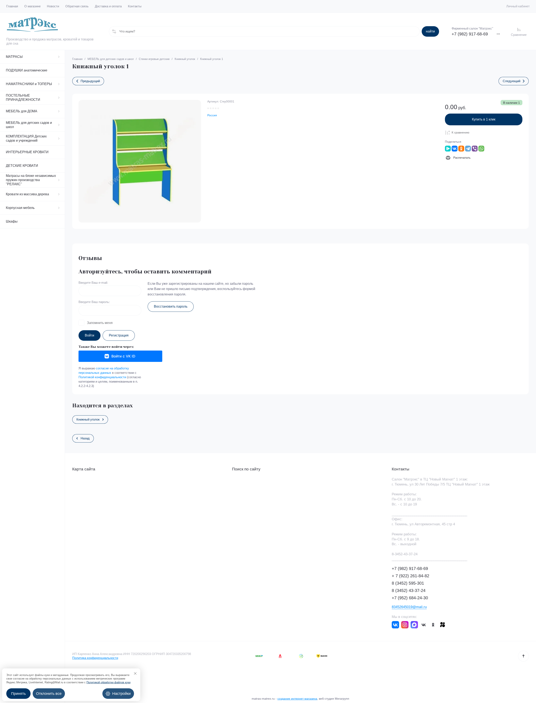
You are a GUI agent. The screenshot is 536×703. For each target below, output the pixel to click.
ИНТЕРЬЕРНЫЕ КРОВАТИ (27, 152)
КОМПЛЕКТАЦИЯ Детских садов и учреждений (26, 138)
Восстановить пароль (170, 306)
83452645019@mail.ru (409, 607)
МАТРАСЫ (14, 56)
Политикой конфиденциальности (102, 377)
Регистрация (119, 335)
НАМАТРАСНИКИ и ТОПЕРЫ (29, 84)
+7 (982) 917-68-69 (470, 34)
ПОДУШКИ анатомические (26, 70)
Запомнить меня (100, 323)
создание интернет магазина (297, 698)
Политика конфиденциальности (95, 658)
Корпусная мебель (20, 208)
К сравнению (460, 132)
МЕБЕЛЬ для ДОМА (21, 111)
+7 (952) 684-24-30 (410, 598)
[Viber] (475, 148)
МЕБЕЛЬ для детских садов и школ (29, 125)
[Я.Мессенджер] (448, 148)
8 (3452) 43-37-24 (408, 590)
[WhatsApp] (481, 148)
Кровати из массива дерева (27, 194)
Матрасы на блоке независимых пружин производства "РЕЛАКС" (31, 180)
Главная (77, 59)
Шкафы (12, 221)
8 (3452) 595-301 (408, 583)
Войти (89, 335)
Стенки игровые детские (154, 59)
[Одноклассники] (461, 148)
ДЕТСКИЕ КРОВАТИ (22, 165)
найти (430, 31)
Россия (212, 115)
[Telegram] (468, 148)
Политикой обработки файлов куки (108, 682)
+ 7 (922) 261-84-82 (410, 576)
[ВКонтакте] (454, 148)
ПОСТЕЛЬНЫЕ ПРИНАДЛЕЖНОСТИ (23, 97)
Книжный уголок (185, 59)
